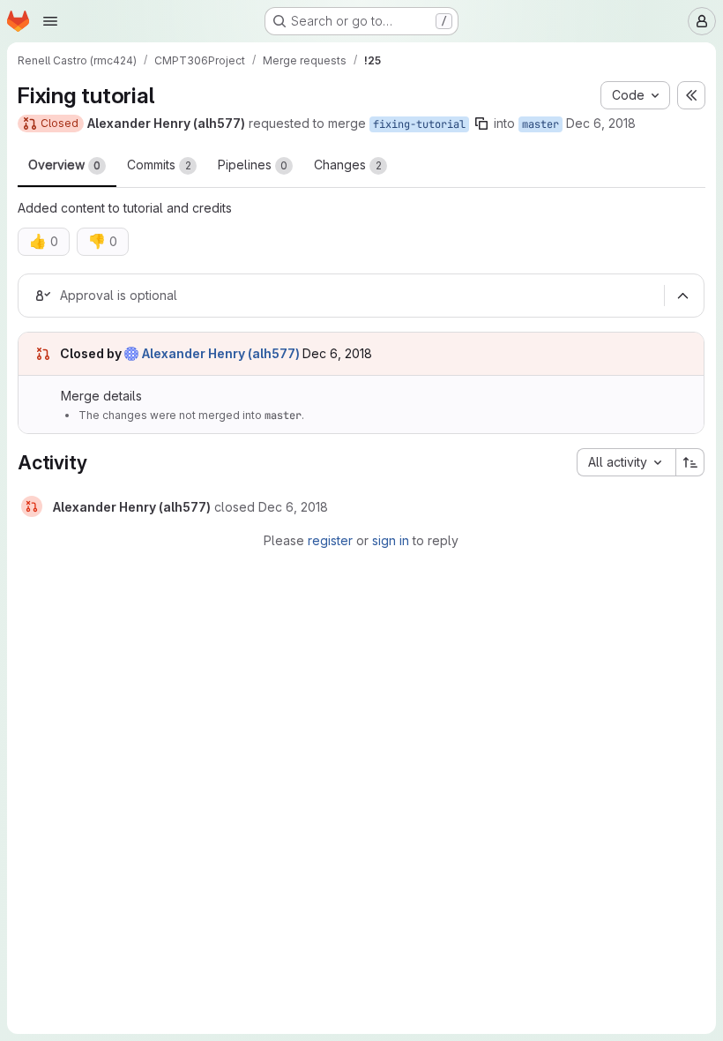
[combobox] (626, 462)
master (540, 124)
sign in (390, 540)
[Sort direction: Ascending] (690, 462)
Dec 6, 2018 (601, 123)
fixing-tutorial (419, 124)
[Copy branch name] (481, 123)
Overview (64, 164)
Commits (159, 164)
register (330, 540)
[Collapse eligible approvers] (682, 295)
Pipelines (252, 164)
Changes (348, 164)
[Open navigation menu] (50, 21)
